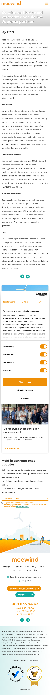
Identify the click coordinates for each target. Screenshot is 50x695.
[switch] (43, 354)
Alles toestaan (25, 382)
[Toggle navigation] (46, 3)
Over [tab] (41, 302)
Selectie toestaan (25, 390)
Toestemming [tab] (9, 302)
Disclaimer (15, 660)
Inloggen (21, 594)
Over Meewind (33, 660)
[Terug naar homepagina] (11, 3)
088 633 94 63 (25, 603)
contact (27, 570)
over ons (17, 570)
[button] (24, 577)
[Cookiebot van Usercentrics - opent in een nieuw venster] (39, 294)
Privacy (23, 660)
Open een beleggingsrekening (22, 588)
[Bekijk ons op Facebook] (22, 620)
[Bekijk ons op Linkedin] (28, 620)
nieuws (42, 566)
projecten (18, 566)
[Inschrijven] (46, 498)
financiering (30, 566)
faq (35, 570)
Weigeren (25, 398)
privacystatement (22, 507)
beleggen (6, 566)
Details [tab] (25, 302)
